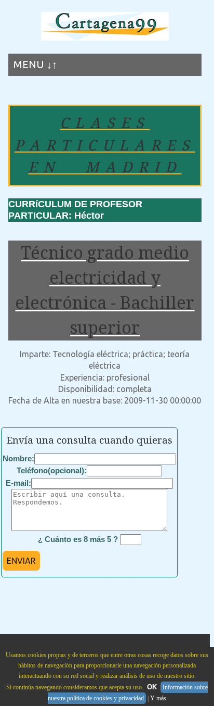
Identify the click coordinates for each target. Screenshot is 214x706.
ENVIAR (21, 560)
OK (152, 687)
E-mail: (18, 482)
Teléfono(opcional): (52, 470)
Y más (158, 698)
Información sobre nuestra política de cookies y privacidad (128, 693)
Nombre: (18, 458)
